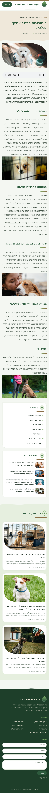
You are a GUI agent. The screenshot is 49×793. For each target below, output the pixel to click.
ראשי (45, 17)
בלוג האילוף (43, 729)
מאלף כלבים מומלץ (40, 722)
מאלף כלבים (43, 725)
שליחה (41, 773)
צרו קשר (7, 4)
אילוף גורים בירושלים (17, 729)
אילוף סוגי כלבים (19, 722)
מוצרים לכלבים (14, 222)
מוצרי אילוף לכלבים (18, 725)
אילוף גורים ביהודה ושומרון (38, 732)
